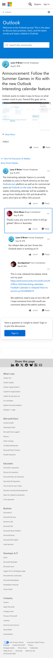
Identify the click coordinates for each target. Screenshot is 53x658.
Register (37, 4)
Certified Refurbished (10, 445)
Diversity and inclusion (11, 625)
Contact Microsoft (18, 645)
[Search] (30, 4)
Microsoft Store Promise (11, 450)
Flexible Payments (9, 455)
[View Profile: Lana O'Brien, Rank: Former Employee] (5, 64)
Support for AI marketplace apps (14, 571)
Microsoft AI (7, 512)
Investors (6, 620)
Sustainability (8, 634)
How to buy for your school (12, 486)
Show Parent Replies (9, 163)
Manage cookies (9, 648)
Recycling (19, 651)
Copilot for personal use (11, 396)
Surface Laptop (8, 382)
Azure (5, 557)
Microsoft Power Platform (12, 531)
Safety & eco (7, 651)
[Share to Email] (40, 364)
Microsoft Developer (10, 562)
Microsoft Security (9, 517)
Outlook (8, 12)
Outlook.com (9, 183)
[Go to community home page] (10, 4)
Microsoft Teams (9, 535)
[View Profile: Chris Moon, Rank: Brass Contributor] (9, 213)
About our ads (30, 651)
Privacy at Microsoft (10, 616)
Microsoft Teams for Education (13, 477)
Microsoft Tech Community (12, 576)
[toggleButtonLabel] (49, 12)
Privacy (30, 645)
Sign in (14, 333)
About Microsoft (8, 607)
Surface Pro (7, 378)
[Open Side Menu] (4, 4)
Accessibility (7, 629)
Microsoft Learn (8, 566)
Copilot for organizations (11, 391)
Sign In (46, 4)
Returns (6, 436)
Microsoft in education (11, 468)
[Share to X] (21, 364)
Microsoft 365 (8, 526)
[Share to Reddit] (26, 364)
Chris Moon (19, 212)
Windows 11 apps (9, 410)
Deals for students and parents (14, 495)
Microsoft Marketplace (11, 580)
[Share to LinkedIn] (12, 364)
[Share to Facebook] (17, 364)
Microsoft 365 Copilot (10, 540)
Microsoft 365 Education (11, 481)
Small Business (8, 544)
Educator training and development (15, 490)
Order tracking (8, 441)
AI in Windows (8, 401)
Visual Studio (7, 589)
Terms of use (22, 648)
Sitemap (6, 645)
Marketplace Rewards (10, 585)
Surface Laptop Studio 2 (11, 387)
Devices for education (10, 472)
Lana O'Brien (17, 62)
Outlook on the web (21, 187)
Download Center (9, 427)
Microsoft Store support (11, 432)
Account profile (8, 423)
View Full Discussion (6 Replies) (17, 158)
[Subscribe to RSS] (35, 364)
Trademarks (34, 648)
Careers (6, 602)
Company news (8, 611)
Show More (10, 134)
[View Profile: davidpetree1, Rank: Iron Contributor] (13, 264)
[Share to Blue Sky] (31, 364)
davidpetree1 (24, 262)
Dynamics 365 (8, 522)
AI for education (8, 499)
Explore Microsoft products (12, 405)
